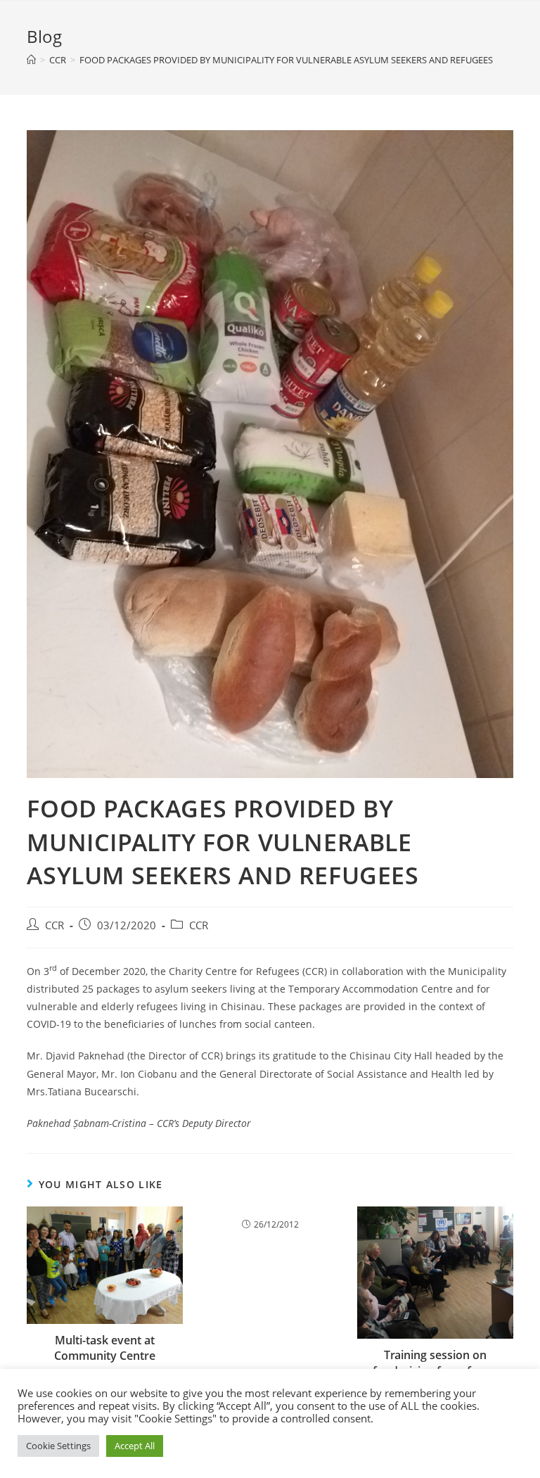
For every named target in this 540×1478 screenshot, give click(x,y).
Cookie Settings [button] (58, 1445)
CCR (54, 925)
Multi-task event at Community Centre (104, 1347)
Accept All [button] (135, 1445)
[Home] (31, 59)
